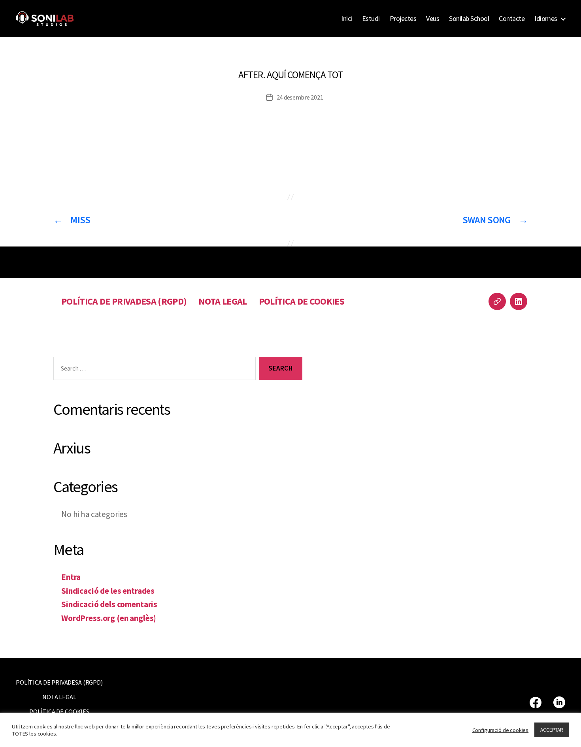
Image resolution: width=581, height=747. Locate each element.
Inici (346, 18)
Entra (71, 577)
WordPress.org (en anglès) (108, 618)
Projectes (403, 18)
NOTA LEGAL (222, 301)
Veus (432, 18)
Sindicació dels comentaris (109, 604)
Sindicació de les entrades (108, 590)
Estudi (371, 18)
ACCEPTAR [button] (551, 729)
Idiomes (545, 18)
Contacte (511, 18)
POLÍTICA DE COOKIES (301, 301)
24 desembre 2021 (300, 97)
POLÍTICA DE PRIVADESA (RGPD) (124, 301)
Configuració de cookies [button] (500, 730)
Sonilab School (469, 18)
